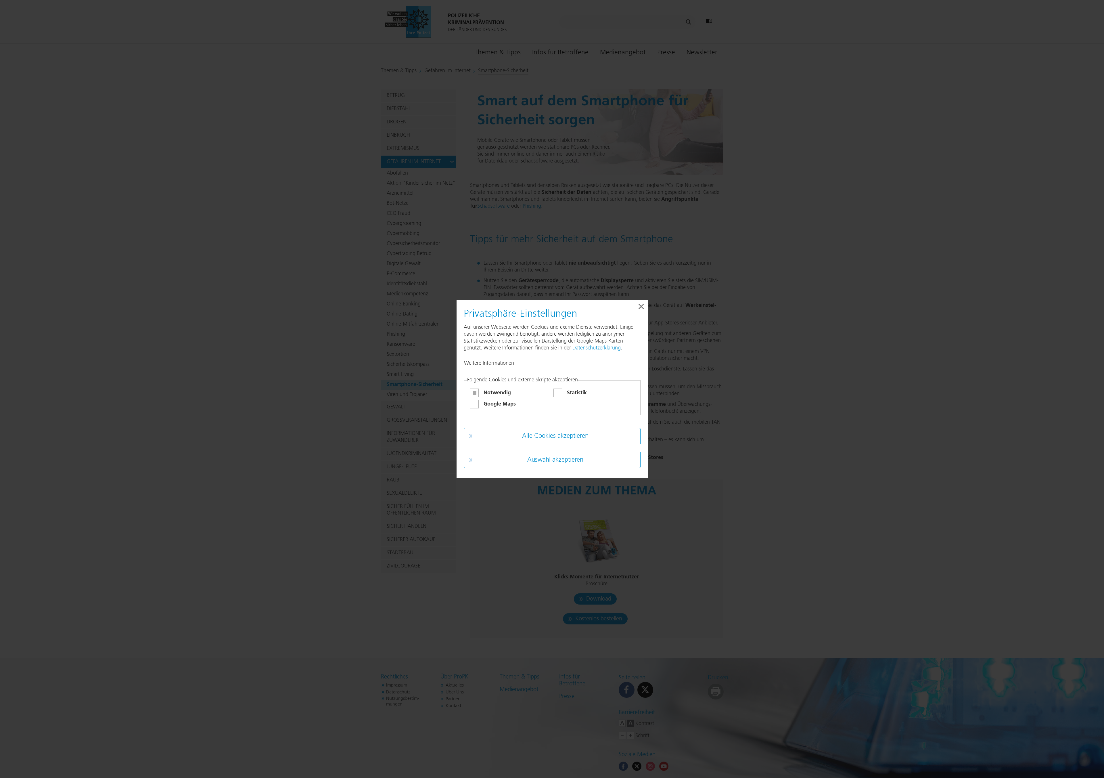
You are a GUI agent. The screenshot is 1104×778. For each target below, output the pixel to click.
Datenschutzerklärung (596, 348)
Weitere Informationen (489, 363)
